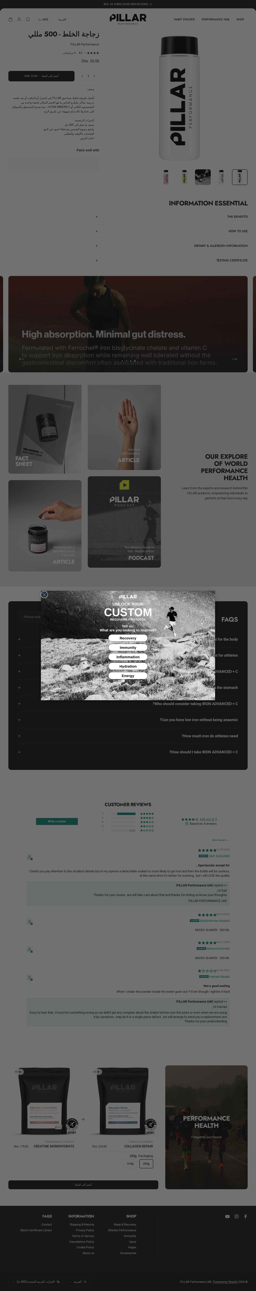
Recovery (128, 638)
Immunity (128, 648)
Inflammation (128, 657)
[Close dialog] (44, 594)
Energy (128, 676)
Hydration (128, 666)
